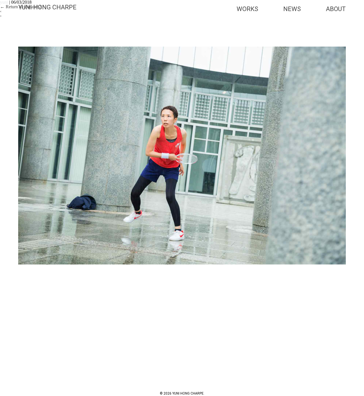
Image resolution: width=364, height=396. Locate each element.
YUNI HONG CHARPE (47, 7)
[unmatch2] (182, 155)
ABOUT (336, 8)
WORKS (247, 8)
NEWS (292, 8)
